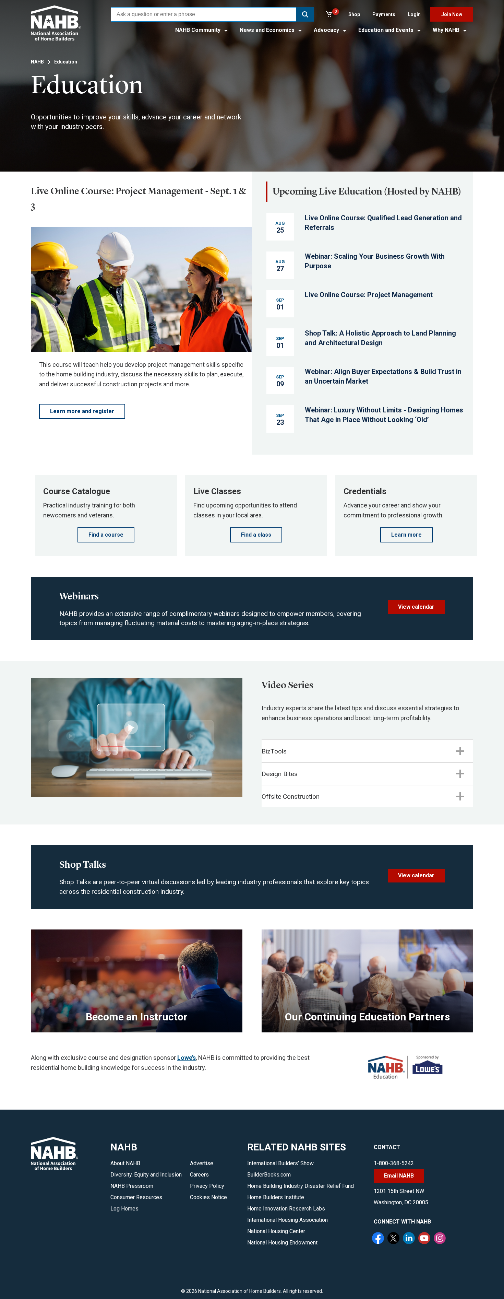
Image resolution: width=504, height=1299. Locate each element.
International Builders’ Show (280, 1163)
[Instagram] (440, 1239)
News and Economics (268, 30)
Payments (383, 14)
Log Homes (124, 1208)
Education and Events (386, 30)
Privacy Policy (207, 1186)
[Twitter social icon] (394, 1239)
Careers (199, 1174)
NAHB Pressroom (131, 1186)
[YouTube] (425, 1239)
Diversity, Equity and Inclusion (146, 1174)
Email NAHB (399, 1175)
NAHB (37, 62)
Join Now (451, 14)
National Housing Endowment (282, 1242)
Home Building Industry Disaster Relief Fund (300, 1186)
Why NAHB (447, 30)
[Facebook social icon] (379, 1239)
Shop (354, 14)
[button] (305, 14)
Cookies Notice (208, 1197)
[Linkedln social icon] (410, 1239)
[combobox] (203, 14)
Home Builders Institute (275, 1197)
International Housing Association (287, 1220)
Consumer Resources (136, 1197)
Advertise (201, 1163)
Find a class (256, 534)
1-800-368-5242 (394, 1163)
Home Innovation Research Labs (286, 1208)
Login (414, 14)
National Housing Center (276, 1231)
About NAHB (125, 1163)
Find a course (105, 534)
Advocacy (327, 30)
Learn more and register (82, 411)
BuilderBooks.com (269, 1174)
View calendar (416, 607)
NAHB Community (198, 30)
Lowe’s (186, 1057)
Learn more (406, 534)
